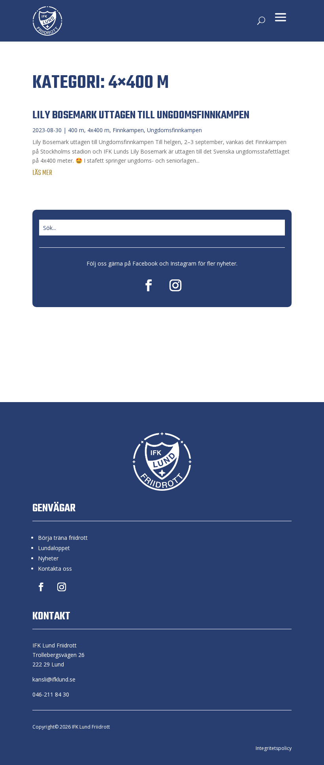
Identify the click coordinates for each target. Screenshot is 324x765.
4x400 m (98, 130)
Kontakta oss (55, 568)
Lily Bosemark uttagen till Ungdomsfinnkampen (140, 115)
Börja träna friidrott (63, 537)
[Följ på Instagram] (175, 285)
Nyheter (48, 558)
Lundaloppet (54, 548)
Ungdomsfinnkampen (174, 130)
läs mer (42, 173)
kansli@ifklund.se (53, 679)
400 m (76, 130)
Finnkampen (128, 130)
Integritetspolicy (274, 748)
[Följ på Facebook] (148, 285)
